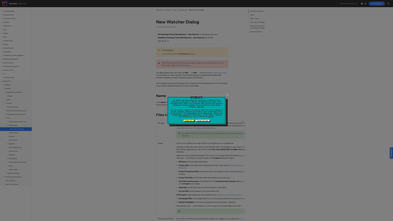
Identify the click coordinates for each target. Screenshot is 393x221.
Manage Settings (202, 120)
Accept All (188, 120)
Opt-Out (210, 116)
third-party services (182, 115)
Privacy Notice (192, 113)
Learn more (200, 107)
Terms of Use (207, 113)
